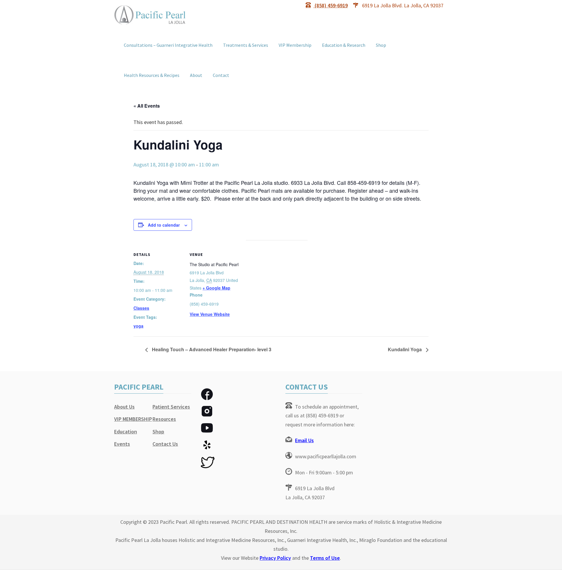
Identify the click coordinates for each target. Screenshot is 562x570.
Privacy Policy (275, 557)
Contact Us (165, 443)
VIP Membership (295, 45)
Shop (381, 45)
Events (122, 443)
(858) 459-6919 (330, 5)
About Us (124, 406)
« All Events (146, 105)
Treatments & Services (245, 45)
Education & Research (343, 45)
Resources (164, 419)
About (196, 75)
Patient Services (171, 406)
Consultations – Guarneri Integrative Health (168, 45)
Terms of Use (325, 557)
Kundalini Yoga (405, 349)
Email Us (304, 440)
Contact (221, 75)
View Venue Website (210, 314)
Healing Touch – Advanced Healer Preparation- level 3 (211, 349)
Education (125, 431)
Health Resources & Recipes (151, 75)
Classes (141, 308)
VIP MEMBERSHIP (133, 419)
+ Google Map (216, 288)
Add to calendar (164, 225)
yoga (138, 326)
